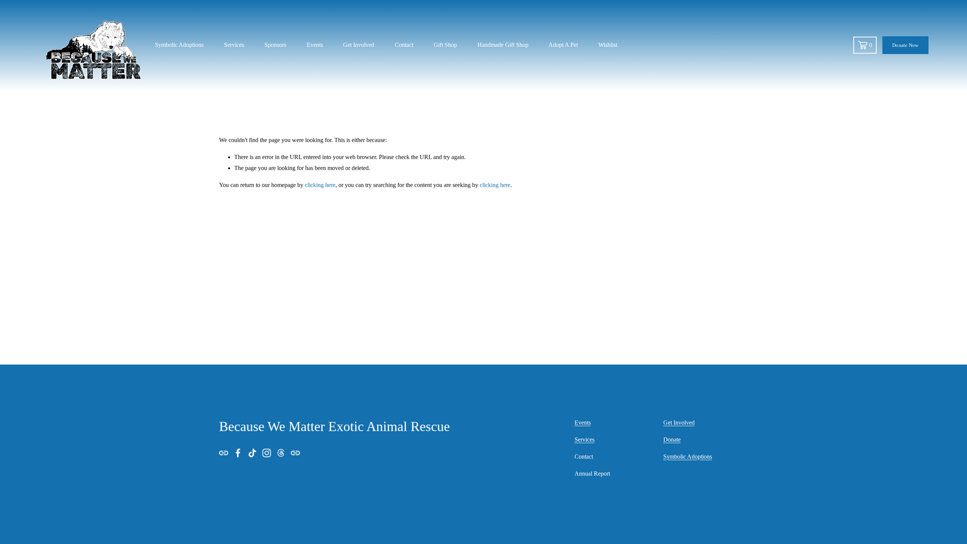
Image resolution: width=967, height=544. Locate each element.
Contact (404, 45)
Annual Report (592, 473)
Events (315, 45)
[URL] (223, 452)
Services (234, 45)
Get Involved (358, 45)
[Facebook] (238, 452)
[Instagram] (266, 452)
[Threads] (281, 452)
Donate (672, 439)
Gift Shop (445, 45)
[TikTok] (252, 452)
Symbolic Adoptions (687, 456)
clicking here (320, 185)
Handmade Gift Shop (502, 45)
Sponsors (275, 45)
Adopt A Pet (563, 45)
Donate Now (905, 45)
